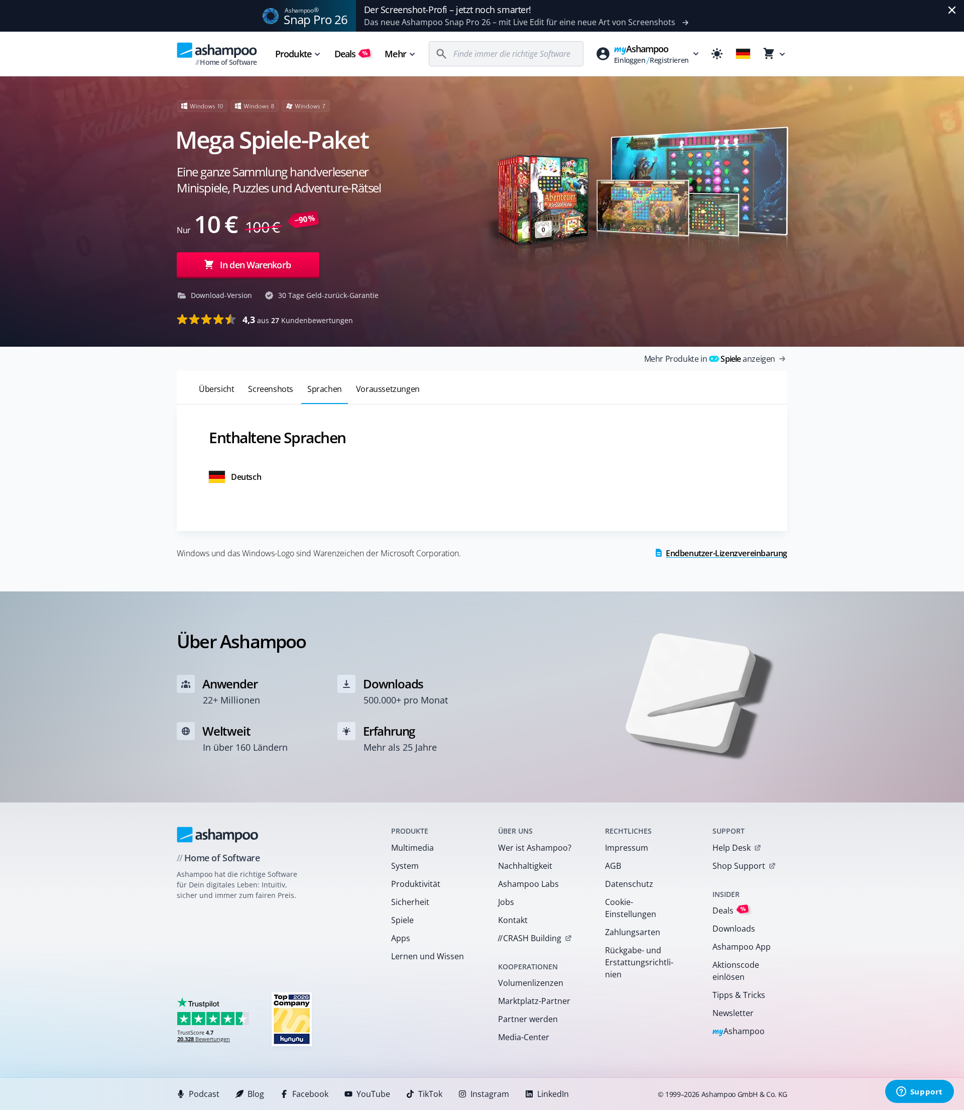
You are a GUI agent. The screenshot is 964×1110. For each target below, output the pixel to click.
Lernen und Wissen (427, 956)
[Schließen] (952, 10)
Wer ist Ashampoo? (534, 847)
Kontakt (513, 920)
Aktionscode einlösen (735, 970)
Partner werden (528, 1019)
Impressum (626, 847)
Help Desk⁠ (731, 847)
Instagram (489, 1093)
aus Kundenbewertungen (298, 320)
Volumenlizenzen (530, 982)
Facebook (310, 1093)
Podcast (204, 1093)
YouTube (373, 1093)
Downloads (733, 928)
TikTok (430, 1093)
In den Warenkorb (255, 265)
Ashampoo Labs (528, 883)
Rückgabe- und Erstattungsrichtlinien (639, 962)
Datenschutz (629, 883)
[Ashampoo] (218, 835)
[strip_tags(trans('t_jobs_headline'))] (292, 1018)
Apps (400, 938)
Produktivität (415, 883)
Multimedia (412, 847)
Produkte (293, 54)
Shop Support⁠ (738, 865)
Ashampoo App (741, 946)
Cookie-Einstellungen (630, 908)
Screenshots (270, 388)
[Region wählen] (743, 54)
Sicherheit (410, 901)
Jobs (506, 901)
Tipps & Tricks (738, 994)
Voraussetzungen (388, 388)
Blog (256, 1093)
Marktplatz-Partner (534, 1000)
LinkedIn (553, 1093)
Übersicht (216, 388)
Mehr (395, 54)
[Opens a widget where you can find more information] (919, 1092)
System (405, 865)
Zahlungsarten (632, 932)
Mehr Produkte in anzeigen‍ (709, 358)
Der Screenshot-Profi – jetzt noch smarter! (447, 10)
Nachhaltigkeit (525, 865)
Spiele (402, 920)
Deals (351, 54)
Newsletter (733, 1013)
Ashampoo (738, 1032)
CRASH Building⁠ (529, 938)
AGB (613, 865)
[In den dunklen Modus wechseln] (717, 54)
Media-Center (523, 1037)
